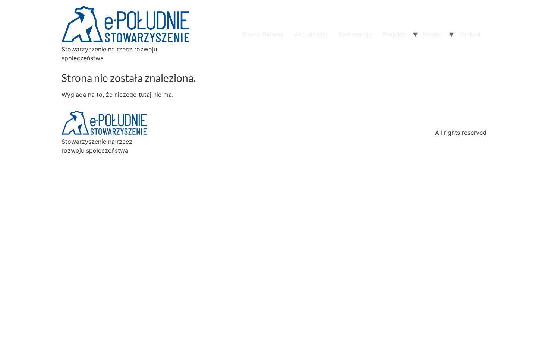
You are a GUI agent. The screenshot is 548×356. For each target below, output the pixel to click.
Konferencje (355, 34)
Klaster (433, 34)
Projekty (394, 34)
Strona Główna (262, 34)
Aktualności (311, 34)
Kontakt (470, 34)
